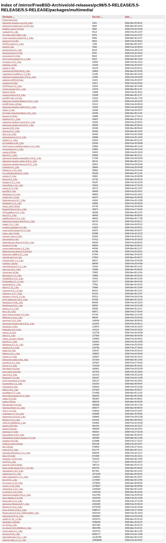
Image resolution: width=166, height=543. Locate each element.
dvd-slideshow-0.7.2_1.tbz (14, 266)
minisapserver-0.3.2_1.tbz (14, 137)
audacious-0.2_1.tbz (11, 474)
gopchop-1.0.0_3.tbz (11, 320)
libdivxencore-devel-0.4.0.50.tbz (17, 251)
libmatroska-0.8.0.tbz (12, 405)
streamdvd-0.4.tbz (10, 239)
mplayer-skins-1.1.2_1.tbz (14, 540)
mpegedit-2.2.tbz (10, 387)
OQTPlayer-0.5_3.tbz (12, 86)
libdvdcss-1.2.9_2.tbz (12, 170)
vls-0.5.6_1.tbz (9, 462)
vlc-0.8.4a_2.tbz (9, 525)
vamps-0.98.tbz (9, 152)
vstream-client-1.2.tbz (12, 236)
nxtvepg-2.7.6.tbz (10, 432)
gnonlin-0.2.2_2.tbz (11, 363)
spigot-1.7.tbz (8, 68)
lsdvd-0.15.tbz (8, 92)
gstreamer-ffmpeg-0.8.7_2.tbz (15, 504)
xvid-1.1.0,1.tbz (9, 411)
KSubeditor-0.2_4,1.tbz (13, 281)
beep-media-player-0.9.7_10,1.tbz (17, 468)
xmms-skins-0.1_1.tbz (12, 531)
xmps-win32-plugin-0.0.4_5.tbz (16, 230)
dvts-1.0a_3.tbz (9, 134)
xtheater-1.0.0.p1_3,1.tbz (13, 296)
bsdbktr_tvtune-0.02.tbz (13, 29)
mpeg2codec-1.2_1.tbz (12, 260)
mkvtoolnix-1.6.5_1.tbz (12, 489)
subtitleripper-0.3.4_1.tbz (13, 218)
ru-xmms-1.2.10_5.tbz (12, 492)
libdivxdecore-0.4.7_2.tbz (14, 200)
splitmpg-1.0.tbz (9, 65)
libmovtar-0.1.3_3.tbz (12, 275)
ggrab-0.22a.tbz (9, 429)
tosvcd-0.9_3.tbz (10, 179)
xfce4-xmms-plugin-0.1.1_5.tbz (16, 59)
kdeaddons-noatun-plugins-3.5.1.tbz (19, 438)
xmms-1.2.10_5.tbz (11, 486)
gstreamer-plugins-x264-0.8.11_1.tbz (19, 107)
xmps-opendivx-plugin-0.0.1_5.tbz (18, 38)
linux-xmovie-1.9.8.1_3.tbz (14, 510)
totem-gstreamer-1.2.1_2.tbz (15, 477)
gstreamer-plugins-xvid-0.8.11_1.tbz (18, 122)
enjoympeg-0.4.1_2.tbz (12, 149)
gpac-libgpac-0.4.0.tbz (12, 498)
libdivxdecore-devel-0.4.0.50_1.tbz (18, 242)
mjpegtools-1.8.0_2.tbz (12, 471)
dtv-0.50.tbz (7, 447)
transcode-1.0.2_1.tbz (12, 501)
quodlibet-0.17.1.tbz (11, 393)
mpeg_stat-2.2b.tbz (11, 206)
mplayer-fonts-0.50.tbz (12, 444)
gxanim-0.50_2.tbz (10, 128)
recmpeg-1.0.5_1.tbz (11, 62)
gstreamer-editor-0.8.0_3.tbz (15, 360)
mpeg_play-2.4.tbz (10, 233)
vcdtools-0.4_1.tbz (10, 167)
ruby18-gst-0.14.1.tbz (12, 257)
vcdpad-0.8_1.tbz (10, 32)
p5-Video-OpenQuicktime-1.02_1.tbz (19, 113)
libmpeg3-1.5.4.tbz (10, 378)
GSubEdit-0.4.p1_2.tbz (12, 278)
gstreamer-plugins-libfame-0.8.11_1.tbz (20, 101)
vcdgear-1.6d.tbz (10, 263)
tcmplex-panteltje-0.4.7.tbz (14, 227)
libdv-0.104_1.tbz (10, 390)
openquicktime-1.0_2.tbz (13, 408)
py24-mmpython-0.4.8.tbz (14, 381)
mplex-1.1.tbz (8, 110)
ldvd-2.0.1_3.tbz (9, 155)
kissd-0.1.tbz (8, 47)
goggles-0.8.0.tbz (10, 441)
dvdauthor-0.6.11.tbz (11, 330)
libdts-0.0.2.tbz (9, 351)
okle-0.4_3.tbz (8, 336)
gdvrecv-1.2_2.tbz (10, 309)
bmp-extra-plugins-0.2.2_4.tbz (16, 396)
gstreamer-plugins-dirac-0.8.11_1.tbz (19, 77)
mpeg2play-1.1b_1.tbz (12, 185)
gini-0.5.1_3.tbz (9, 215)
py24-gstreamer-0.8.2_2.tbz (15, 299)
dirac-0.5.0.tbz (8, 456)
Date (127, 17)
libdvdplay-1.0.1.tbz (11, 194)
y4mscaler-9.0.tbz (10, 272)
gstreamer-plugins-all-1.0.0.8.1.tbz (18, 26)
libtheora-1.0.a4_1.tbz (12, 317)
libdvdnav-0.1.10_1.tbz (12, 345)
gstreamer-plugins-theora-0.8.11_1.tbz (19, 164)
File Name (7, 17)
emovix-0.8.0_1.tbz (11, 534)
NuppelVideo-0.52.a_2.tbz (14, 209)
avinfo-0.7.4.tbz (9, 176)
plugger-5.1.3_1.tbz (11, 182)
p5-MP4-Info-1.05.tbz (12, 104)
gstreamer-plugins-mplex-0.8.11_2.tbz (19, 161)
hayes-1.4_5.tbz (9, 366)
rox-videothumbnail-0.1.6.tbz (15, 173)
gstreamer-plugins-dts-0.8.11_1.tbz (18, 324)
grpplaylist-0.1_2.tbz (11, 284)
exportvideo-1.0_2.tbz (12, 384)
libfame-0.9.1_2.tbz (11, 354)
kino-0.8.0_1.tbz (9, 480)
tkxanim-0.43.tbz (10, 116)
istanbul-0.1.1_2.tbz (11, 119)
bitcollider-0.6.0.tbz (11, 369)
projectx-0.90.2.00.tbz (12, 465)
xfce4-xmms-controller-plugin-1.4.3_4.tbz (21, 146)
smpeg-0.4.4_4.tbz (10, 348)
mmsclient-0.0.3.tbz (11, 56)
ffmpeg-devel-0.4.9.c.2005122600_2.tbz (20, 513)
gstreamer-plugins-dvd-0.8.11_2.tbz (18, 221)
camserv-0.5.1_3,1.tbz (12, 291)
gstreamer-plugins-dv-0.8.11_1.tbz (18, 125)
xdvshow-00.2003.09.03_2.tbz (16, 71)
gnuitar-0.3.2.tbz (9, 245)
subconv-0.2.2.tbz (10, 41)
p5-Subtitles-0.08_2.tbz (13, 143)
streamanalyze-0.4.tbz (12, 53)
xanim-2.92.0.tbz (10, 426)
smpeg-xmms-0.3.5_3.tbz (14, 95)
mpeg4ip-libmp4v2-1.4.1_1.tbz (16, 453)
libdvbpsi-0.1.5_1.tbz (12, 203)
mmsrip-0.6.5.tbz (10, 83)
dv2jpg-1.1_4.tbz (10, 140)
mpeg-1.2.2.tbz (9, 333)
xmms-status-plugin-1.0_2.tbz (15, 248)
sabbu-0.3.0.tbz (9, 399)
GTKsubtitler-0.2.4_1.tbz (13, 212)
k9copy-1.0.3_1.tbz (11, 420)
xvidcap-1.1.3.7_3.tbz (12, 294)
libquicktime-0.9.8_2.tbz (13, 435)
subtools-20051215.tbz (12, 80)
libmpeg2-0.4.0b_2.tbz (12, 302)
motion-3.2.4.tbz (9, 357)
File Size (96, 17)
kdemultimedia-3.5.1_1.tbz (14, 537)
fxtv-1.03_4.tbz (9, 312)
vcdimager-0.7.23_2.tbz (13, 414)
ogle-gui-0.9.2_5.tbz (11, 269)
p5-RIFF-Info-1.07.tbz (12, 98)
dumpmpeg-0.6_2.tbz (12, 50)
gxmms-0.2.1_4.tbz (11, 131)
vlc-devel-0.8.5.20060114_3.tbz (16, 528)
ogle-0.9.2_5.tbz (9, 375)
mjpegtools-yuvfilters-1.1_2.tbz (16, 74)
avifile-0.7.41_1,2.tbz (12, 519)
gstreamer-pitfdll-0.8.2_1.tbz (15, 254)
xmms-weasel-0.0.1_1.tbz (14, 89)
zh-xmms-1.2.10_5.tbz (12, 483)
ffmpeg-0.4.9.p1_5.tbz (12, 507)
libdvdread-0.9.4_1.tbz (12, 305)
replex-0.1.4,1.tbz (10, 188)
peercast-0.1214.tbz (11, 372)
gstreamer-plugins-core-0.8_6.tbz (17, 23)
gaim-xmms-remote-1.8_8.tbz (15, 315)
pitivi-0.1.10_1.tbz (10, 287)
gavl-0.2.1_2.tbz (9, 342)
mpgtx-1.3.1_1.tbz (10, 224)
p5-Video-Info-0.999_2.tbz (14, 35)
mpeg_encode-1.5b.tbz (13, 339)
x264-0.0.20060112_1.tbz (14, 423)
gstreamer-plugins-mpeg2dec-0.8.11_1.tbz (21, 158)
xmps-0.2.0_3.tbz (10, 450)
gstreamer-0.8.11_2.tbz (12, 516)
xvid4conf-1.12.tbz (10, 197)
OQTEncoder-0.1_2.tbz (13, 44)
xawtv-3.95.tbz (9, 402)
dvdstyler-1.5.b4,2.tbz (12, 459)
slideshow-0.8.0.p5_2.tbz (13, 417)
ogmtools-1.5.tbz (10, 327)
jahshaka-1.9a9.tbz (11, 522)
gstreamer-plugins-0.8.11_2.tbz (16, 495)
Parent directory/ (10, 20)
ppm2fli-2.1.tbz (9, 191)
